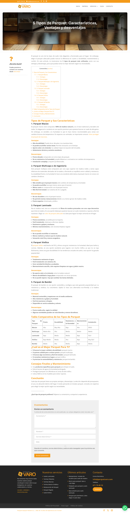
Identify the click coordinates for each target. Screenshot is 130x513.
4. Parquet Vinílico (41, 95)
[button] (125, 508)
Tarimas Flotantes (49, 479)
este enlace (16, 71)
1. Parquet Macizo (41, 74)
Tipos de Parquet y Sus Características (44, 72)
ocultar (50, 68)
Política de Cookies (77, 506)
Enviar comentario (42, 455)
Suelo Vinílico (48, 493)
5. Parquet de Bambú (42, 102)
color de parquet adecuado (54, 214)
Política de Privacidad (52, 506)
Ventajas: (40, 77)
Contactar (98, 489)
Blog (102, 6)
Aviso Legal (64, 506)
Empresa (85, 6)
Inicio (78, 6)
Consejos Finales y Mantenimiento (43, 114)
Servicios (93, 6)
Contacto (109, 6)
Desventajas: (42, 79)
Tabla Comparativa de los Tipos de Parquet (46, 109)
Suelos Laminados (49, 476)
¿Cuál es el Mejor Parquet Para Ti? (43, 111)
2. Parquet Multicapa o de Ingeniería (46, 81)
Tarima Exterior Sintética (51, 484)
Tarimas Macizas (49, 482)
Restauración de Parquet (51, 487)
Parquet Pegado (48, 490)
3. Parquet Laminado (42, 88)
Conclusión (36, 116)
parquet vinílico (38, 245)
